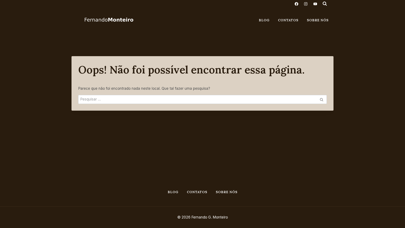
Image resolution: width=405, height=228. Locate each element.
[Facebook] (296, 3)
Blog (264, 20)
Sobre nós (318, 20)
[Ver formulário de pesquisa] (324, 4)
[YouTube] (315, 3)
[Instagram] (305, 3)
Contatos (288, 20)
